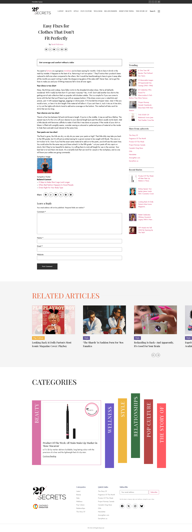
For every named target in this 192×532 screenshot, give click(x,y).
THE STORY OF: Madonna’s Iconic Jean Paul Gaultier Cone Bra (146, 117)
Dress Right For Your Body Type (51, 187)
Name (40, 238)
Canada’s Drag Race (136, 148)
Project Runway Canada (137, 145)
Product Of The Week (136, 142)
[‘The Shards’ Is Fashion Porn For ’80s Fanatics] (104, 319)
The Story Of (141, 11)
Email (40, 246)
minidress (67, 71)
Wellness (98, 11)
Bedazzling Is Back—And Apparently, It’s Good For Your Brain (154, 344)
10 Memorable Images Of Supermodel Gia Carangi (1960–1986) (145, 83)
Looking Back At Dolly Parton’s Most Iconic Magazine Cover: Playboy (145, 204)
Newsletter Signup (37, 2)
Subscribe (154, 492)
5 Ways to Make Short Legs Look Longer (54, 182)
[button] (46, 49)
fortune (49, 71)
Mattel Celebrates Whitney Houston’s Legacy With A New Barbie (145, 217)
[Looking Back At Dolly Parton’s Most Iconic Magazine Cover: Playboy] (53, 319)
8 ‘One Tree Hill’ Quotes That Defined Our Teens (145, 73)
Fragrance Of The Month (137, 138)
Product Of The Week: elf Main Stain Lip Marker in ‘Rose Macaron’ (146, 178)
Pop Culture (86, 11)
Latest (61, 11)
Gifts (130, 151)
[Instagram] (135, 506)
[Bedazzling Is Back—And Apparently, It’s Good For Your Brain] (155, 319)
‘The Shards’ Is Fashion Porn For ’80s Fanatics (103, 344)
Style (76, 11)
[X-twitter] (128, 506)
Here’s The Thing (126, 11)
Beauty (69, 11)
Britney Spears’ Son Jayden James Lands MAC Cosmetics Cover (146, 191)
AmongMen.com (134, 158)
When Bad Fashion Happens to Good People (56, 185)
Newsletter (132, 154)
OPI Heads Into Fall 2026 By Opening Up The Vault (145, 230)
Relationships (110, 11)
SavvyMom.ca (133, 161)
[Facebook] (122, 506)
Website (40, 254)
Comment (41, 212)
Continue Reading (49, 456)
